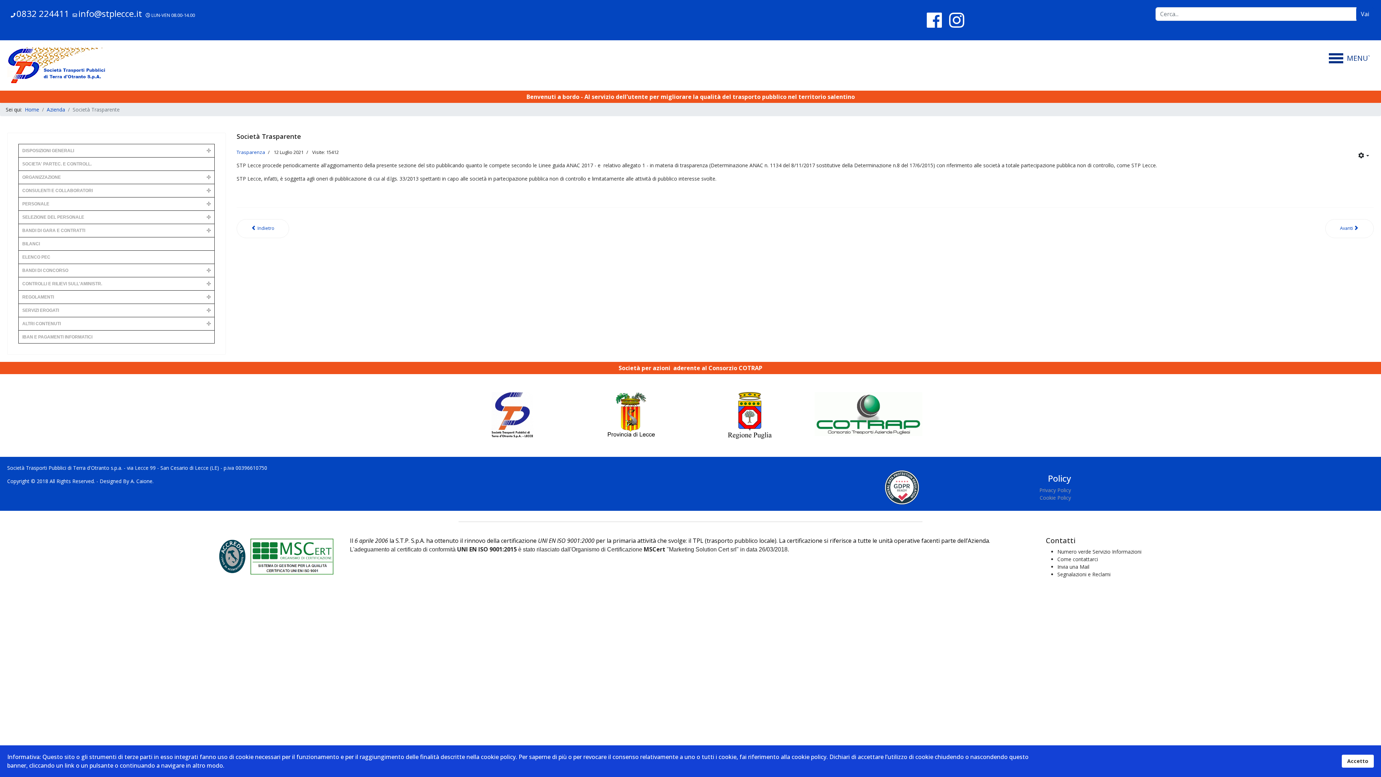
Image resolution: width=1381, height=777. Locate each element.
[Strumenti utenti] (1364, 156)
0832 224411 (43, 13)
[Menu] (1351, 58)
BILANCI (31, 243)
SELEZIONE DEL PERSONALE (53, 217)
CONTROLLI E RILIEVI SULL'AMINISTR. (62, 283)
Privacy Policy (1055, 490)
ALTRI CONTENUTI (41, 323)
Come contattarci (1077, 559)
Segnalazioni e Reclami (1084, 574)
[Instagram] (956, 20)
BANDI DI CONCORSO (45, 270)
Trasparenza (251, 152)
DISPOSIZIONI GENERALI (48, 150)
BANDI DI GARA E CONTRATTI (53, 230)
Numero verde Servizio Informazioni (1099, 551)
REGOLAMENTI (38, 297)
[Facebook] (934, 20)
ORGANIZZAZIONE (41, 177)
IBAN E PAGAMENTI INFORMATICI (57, 337)
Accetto (1357, 761)
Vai (1365, 14)
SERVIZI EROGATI (40, 310)
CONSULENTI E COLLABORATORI (57, 190)
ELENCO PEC (36, 257)
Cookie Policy (1055, 497)
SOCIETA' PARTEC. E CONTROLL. (57, 164)
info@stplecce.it (110, 13)
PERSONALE (35, 203)
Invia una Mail (1073, 566)
